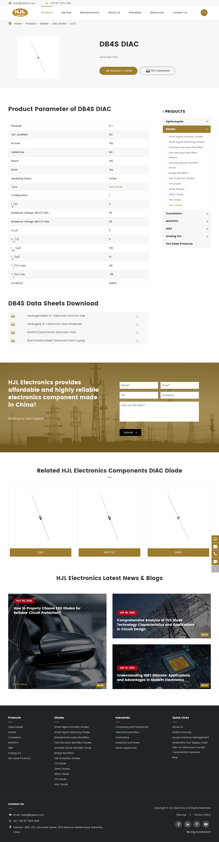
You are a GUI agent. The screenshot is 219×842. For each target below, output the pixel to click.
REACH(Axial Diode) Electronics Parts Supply (56, 340)
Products (47, 12)
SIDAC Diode (176, 194)
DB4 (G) (109, 552)
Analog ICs (173, 236)
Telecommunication (127, 732)
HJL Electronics (178, 808)
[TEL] (215, 554)
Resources (157, 12)
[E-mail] (215, 546)
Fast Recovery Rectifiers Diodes (183, 155)
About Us (114, 12)
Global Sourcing (181, 732)
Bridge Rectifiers (178, 173)
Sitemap (181, 815)
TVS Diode (175, 184)
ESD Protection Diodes (182, 178)
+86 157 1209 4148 (60, 3)
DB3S (178, 552)
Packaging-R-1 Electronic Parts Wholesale (54, 324)
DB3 (40, 552)
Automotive (122, 737)
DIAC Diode (59, 24)
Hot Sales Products (179, 244)
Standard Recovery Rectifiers (186, 147)
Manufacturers (89, 12)
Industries (135, 12)
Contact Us (180, 12)
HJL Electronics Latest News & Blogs (109, 578)
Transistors (174, 213)
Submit (130, 432)
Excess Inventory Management (190, 737)
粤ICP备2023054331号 (199, 832)
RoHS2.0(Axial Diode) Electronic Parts (51, 332)
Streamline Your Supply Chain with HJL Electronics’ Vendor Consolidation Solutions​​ (190, 747)
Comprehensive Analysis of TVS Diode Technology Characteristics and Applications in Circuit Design (156, 625)
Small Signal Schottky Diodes (186, 137)
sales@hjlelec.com (24, 3)
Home (17, 24)
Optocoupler (175, 121)
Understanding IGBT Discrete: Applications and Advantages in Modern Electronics (153, 677)
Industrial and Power (127, 743)
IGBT (169, 229)
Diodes (44, 24)
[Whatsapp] (215, 539)
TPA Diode (175, 200)
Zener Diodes (176, 189)
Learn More (22, 684)
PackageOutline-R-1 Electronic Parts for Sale (56, 316)
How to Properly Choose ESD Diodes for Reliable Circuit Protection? (47, 610)
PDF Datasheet (158, 71)
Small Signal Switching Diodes (186, 142)
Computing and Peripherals (131, 727)
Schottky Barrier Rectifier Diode (183, 165)
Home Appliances (126, 748)
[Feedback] (215, 561)
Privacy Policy (203, 815)
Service (66, 12)
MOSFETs (172, 221)
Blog (100, 685)
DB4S (73, 24)
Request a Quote (119, 71)
